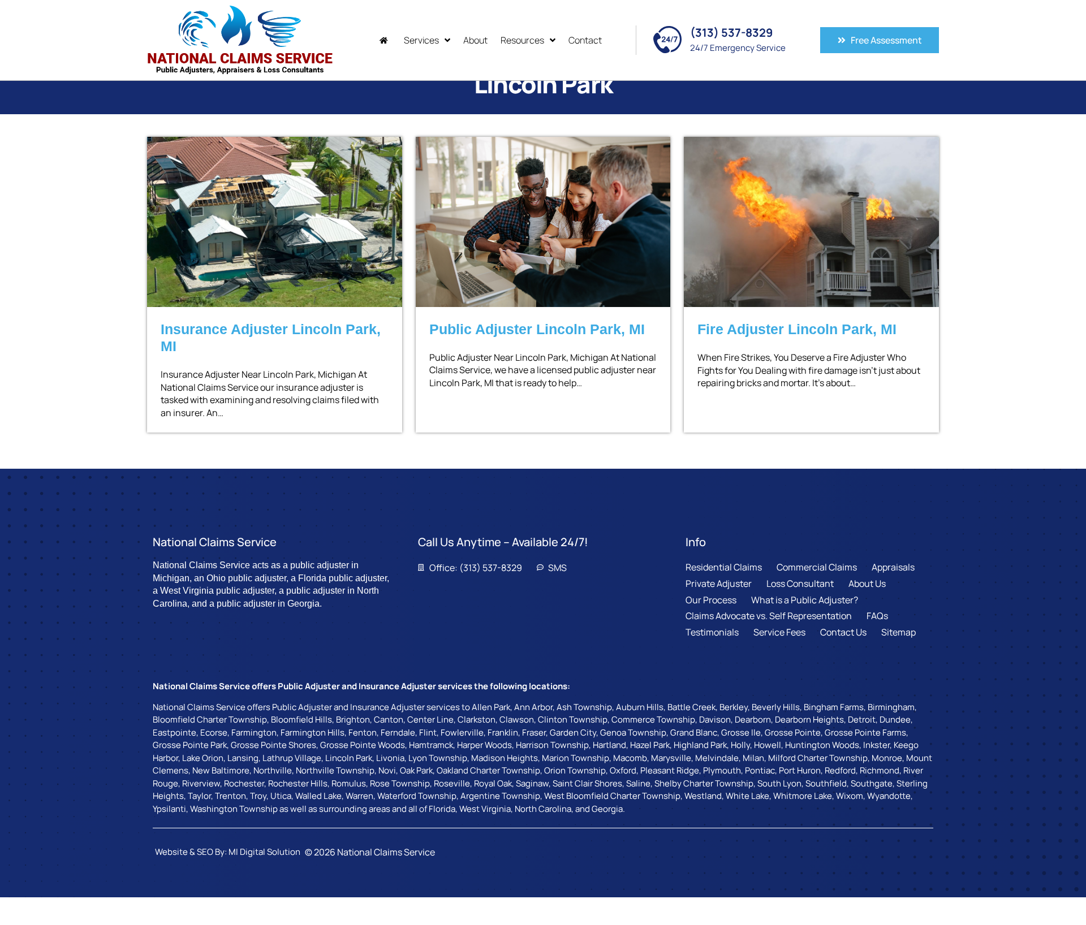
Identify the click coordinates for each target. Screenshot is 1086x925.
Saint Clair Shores (587, 783)
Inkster (876, 745)
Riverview (201, 783)
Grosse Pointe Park (190, 745)
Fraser (534, 732)
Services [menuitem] (421, 40)
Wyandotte (889, 796)
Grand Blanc (693, 732)
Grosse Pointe (793, 732)
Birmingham (891, 707)
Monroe (887, 758)
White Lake (747, 796)
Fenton (362, 732)
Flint (428, 732)
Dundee (895, 719)
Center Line (430, 719)
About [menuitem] (475, 40)
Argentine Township (500, 796)
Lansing (242, 758)
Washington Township (234, 809)
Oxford (623, 770)
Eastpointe (174, 732)
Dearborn (753, 719)
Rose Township (400, 783)
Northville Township (335, 770)
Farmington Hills (312, 732)
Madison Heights (504, 758)
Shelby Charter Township (703, 783)
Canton (388, 719)
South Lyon (779, 783)
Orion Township (575, 770)
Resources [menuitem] (522, 40)
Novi (387, 770)
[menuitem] (385, 40)
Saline (638, 783)
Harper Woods (484, 745)
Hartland (609, 745)
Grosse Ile (741, 732)
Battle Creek (691, 707)
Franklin (503, 732)
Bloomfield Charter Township (210, 719)
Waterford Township (416, 796)
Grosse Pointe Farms (865, 732)
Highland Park (700, 745)
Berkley (733, 707)
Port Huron (800, 770)
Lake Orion (202, 758)
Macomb (630, 758)
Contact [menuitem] (585, 40)
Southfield (826, 783)
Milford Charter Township (818, 758)
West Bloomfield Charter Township (612, 796)
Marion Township (575, 758)
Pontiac (760, 770)
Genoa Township (633, 732)
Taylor (199, 796)
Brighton (353, 719)
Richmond (879, 770)
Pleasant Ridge (669, 770)
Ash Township (584, 707)
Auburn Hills (639, 707)
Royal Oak (493, 783)
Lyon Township (437, 758)
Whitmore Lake (802, 796)
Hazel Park (650, 745)
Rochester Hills (297, 783)
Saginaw (532, 783)
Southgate (872, 783)
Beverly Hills (776, 707)
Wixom (849, 796)
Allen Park (491, 707)
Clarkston (476, 719)
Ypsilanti (169, 809)
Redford (840, 770)
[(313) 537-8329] (667, 39)
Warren (359, 796)
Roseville (452, 783)
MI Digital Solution (264, 852)
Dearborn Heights (809, 719)
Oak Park (416, 770)
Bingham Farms (834, 707)
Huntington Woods (822, 745)
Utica (280, 796)
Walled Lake (318, 796)
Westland (703, 796)
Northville (272, 770)
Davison (715, 719)
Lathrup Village (291, 758)
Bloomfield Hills (301, 719)
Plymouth (722, 770)
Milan (753, 758)
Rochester (244, 783)
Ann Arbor (533, 707)
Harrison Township (552, 745)
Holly (740, 745)
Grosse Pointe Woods (362, 745)
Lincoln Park (348, 758)
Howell (767, 745)
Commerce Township (653, 719)
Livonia (390, 758)
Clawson (516, 719)
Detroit (862, 719)
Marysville (671, 758)
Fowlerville (462, 732)
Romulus (348, 783)
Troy (258, 796)
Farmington (254, 732)
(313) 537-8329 (731, 32)
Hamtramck (431, 745)
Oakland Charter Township (488, 770)
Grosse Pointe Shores (273, 745)
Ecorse (213, 732)
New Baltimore (220, 770)
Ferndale (398, 732)
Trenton (230, 796)
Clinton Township (572, 719)
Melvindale (717, 758)
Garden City (573, 732)
